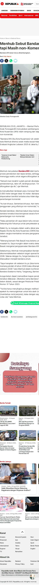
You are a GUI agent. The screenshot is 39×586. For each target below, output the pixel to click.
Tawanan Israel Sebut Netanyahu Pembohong (8, 157)
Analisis (17, 543)
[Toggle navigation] (2, 3)
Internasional (28, 15)
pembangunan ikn (31, 317)
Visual (17, 548)
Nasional (4, 15)
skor (29, 10)
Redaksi (18, 561)
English (32, 548)
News (7, 38)
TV (1, 551)
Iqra (16, 540)
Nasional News (15, 38)
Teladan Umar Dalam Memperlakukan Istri (27, 156)
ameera (4, 10)
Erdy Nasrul (7, 56)
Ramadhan (18, 551)
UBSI (36, 15)
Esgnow (2, 548)
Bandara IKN (24, 171)
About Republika (5, 561)
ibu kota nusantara (17, 317)
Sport (20, 15)
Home (2, 38)
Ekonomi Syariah (17, 10)
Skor (31, 537)
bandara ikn (4, 317)
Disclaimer (3, 564)
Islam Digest (34, 540)
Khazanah (3, 540)
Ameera (2, 537)
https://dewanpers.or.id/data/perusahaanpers (16, 575)
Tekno (17, 546)
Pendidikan (13, 15)
